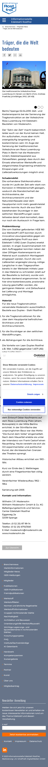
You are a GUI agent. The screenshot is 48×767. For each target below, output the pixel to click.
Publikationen (10, 586)
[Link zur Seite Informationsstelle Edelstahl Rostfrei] (3, 27)
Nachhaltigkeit (11, 616)
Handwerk (9, 652)
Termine (8, 664)
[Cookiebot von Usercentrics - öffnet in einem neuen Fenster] (34, 356)
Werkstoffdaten (11, 602)
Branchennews (11, 564)
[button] (3, 85)
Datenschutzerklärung (21, 384)
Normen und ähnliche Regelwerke (20, 605)
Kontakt (8, 741)
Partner (7, 670)
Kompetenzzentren (13, 655)
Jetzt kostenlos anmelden (24, 734)
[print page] (20, 55)
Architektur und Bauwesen (17, 620)
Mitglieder (9, 580)
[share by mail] (15, 55)
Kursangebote (11, 659)
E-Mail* (5, 724)
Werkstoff (8, 598)
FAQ (6, 639)
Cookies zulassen (24, 402)
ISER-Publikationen (13, 589)
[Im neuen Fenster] (4, 750)
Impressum (38, 384)
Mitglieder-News (12, 571)
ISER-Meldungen (12, 575)
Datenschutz (35, 741)
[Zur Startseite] (10, 8)
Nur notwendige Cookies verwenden (24, 409)
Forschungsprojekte (14, 636)
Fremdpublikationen (14, 593)
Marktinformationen (14, 568)
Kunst (7, 675)
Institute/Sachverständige (16, 643)
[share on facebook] (4, 55)
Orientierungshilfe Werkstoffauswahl (22, 623)
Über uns (8, 680)
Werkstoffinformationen (16, 609)
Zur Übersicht (12, 548)
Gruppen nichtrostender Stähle (19, 613)
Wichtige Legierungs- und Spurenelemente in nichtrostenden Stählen (21, 629)
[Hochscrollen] (43, 762)
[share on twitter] (10, 55)
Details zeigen (33, 394)
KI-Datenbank (11, 646)
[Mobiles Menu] (4, 20)
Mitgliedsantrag (11, 686)
